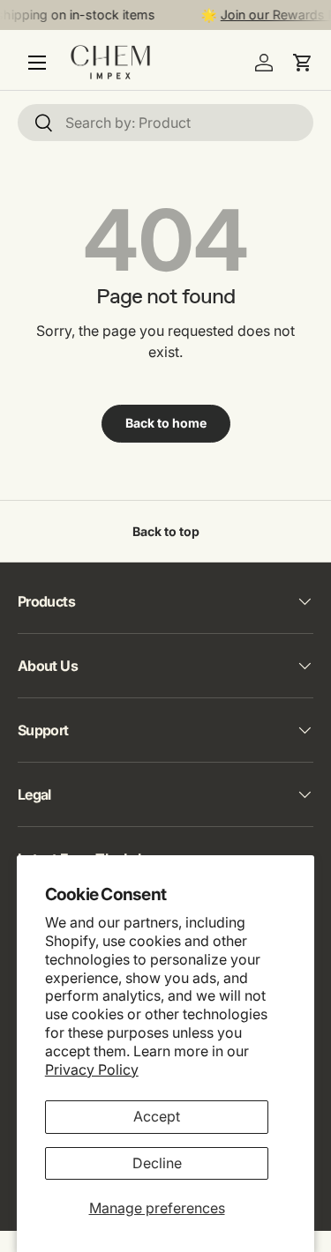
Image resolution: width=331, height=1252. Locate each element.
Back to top (165, 531)
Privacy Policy (92, 1069)
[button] (302, 62)
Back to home (166, 422)
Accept (156, 1116)
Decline (157, 1163)
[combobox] (165, 122)
